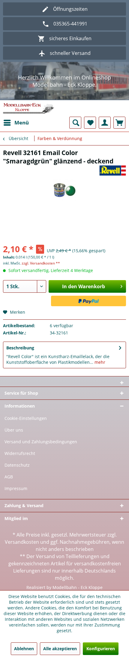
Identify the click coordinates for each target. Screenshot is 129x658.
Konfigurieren (100, 648)
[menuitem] (16, 123)
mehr (99, 362)
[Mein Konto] (105, 123)
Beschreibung (20, 348)
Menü (21, 122)
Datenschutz (17, 465)
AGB (8, 477)
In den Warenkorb (83, 286)
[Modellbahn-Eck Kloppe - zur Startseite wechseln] (28, 108)
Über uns (13, 430)
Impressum (15, 488)
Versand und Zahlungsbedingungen (40, 441)
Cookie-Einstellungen (25, 418)
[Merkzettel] (90, 123)
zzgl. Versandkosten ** (41, 263)
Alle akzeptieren (60, 648)
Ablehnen (24, 648)
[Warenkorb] (119, 123)
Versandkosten (22, 542)
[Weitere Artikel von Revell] (112, 170)
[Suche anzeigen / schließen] (75, 123)
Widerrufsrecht (19, 453)
